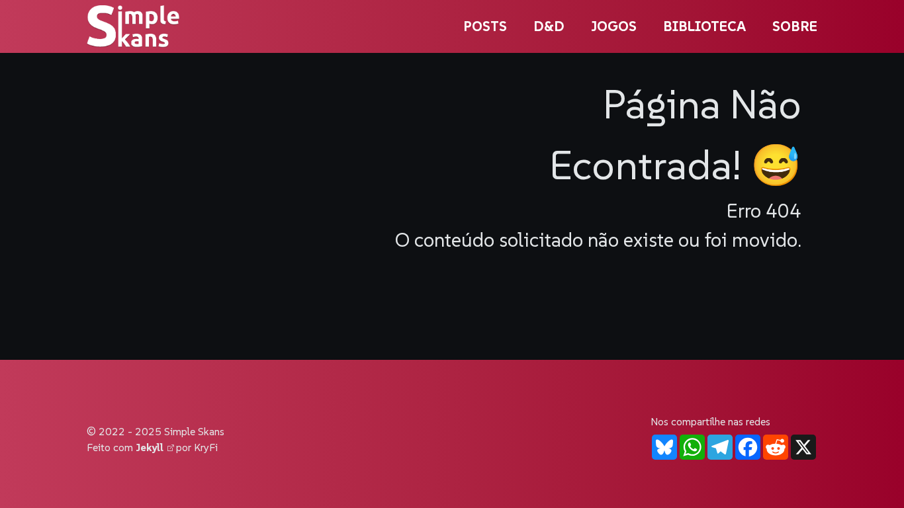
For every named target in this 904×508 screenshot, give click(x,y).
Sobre (794, 26)
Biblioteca (704, 26)
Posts (485, 26)
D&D (549, 26)
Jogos (614, 26)
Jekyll (151, 447)
